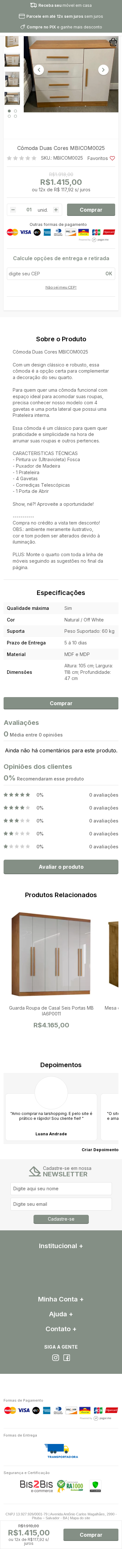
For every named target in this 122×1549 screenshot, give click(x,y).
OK (108, 273)
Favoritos (97, 158)
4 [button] (15, 116)
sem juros (64, 16)
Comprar (91, 210)
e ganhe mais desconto (64, 27)
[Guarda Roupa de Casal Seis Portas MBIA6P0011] (51, 956)
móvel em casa (65, 5)
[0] (113, 42)
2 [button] (15, 111)
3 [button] (9, 116)
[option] (12, 41)
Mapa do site (80, 1518)
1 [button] (9, 111)
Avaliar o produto (61, 867)
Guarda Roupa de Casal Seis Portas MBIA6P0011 (51, 1010)
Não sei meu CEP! (61, 287)
